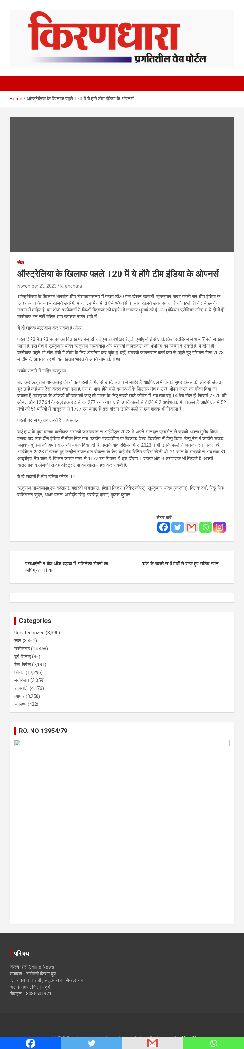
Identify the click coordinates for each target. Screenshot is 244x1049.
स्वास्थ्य (20, 704)
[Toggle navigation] (17, 83)
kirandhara (71, 286)
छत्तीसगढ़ (22, 648)
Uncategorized (29, 633)
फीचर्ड (19, 672)
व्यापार (19, 696)
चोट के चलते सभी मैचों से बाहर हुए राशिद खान (180, 563)
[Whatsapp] (205, 527)
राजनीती (21, 688)
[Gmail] (191, 527)
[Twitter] (177, 527)
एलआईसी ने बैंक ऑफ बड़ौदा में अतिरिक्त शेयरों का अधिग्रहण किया (66, 567)
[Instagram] (219, 527)
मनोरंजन (21, 680)
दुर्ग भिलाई (22, 656)
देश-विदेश (22, 664)
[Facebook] (163, 527)
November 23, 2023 (37, 286)
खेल (20, 262)
